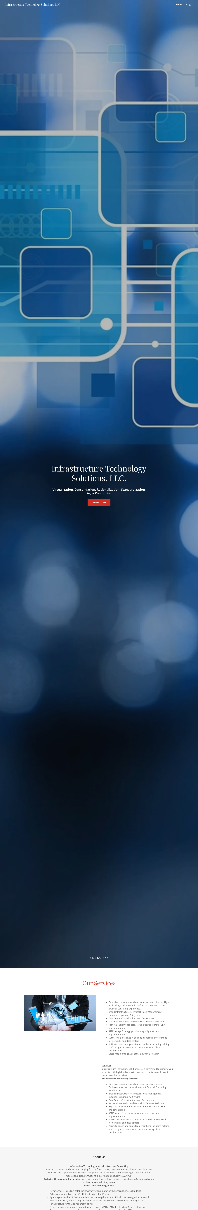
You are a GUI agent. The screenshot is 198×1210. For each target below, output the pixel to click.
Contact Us (99, 502)
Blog (188, 4)
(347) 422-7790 (99, 958)
